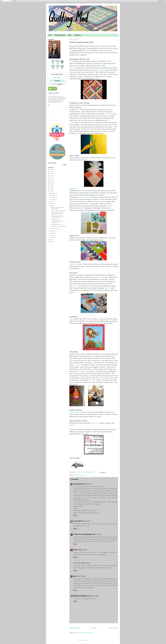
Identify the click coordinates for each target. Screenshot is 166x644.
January (53, 237)
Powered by (54, 84)
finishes (72, 425)
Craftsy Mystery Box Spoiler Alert (58, 226)
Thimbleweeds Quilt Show (57, 224)
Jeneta (109, 206)
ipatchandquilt (78, 484)
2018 (51, 185)
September (53, 199)
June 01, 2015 (81, 576)
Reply (75, 515)
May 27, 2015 (86, 563)
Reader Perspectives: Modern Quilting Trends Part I (57, 216)
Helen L (75, 550)
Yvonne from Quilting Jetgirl (82, 534)
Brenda (78, 365)
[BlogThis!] (101, 472)
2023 (51, 175)
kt (78, 109)
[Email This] (99, 472)
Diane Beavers (84, 197)
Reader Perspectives (80, 475)
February (53, 235)
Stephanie (82, 371)
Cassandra (102, 70)
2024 (51, 173)
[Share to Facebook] (103, 472)
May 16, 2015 (87, 484)
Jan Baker (92, 380)
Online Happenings (55, 219)
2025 (51, 171)
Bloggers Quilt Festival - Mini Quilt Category (57, 208)
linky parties (95, 423)
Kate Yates (109, 114)
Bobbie (102, 378)
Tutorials (72, 188)
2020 (51, 181)
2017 (51, 187)
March (52, 233)
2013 (51, 241)
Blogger (85, 640)
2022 (51, 177)
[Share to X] (102, 472)
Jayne (76, 286)
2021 (51, 179)
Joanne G (75, 264)
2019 (51, 183)
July (52, 201)
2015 (51, 191)
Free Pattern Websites (59, 35)
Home (50, 35)
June (52, 203)
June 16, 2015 (94, 596)
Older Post (113, 628)
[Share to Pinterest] (104, 472)
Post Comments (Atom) (86, 633)
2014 (51, 239)
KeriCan (101, 277)
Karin (71, 319)
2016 (51, 189)
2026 (51, 169)
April (52, 231)
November (53, 195)
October (53, 197)
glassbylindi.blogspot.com (81, 596)
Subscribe (57, 80)
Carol (74, 68)
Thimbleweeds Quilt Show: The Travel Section (58, 222)
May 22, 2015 (83, 550)
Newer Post (74, 628)
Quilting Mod (67, 17)
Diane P (107, 288)
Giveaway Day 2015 (55, 228)
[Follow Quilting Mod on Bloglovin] (75, 458)
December (53, 193)
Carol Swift (77, 521)
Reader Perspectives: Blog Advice (58, 210)
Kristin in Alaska (74, 412)
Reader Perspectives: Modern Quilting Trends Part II (57, 213)
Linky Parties (77, 35)
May (52, 205)
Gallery (70, 35)
